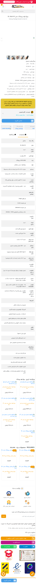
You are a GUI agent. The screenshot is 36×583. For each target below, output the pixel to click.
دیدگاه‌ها (11, 135)
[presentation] (34, 38)
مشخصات (22, 135)
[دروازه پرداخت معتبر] (5, 568)
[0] (3, 6)
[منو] (33, 6)
